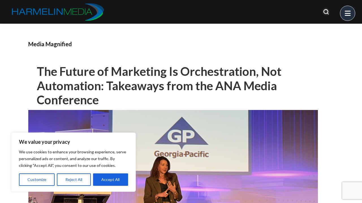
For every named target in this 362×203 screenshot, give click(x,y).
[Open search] (326, 12)
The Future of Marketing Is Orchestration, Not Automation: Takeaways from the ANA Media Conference (159, 85)
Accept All (110, 179)
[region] (73, 162)
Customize (36, 179)
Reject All (73, 179)
